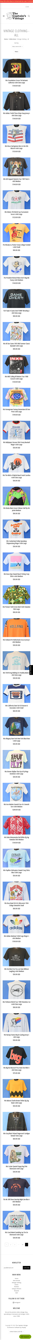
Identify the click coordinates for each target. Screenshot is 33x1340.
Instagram (17, 1302)
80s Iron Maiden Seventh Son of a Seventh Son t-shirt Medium (16, 805)
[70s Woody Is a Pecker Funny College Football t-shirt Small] (16, 232)
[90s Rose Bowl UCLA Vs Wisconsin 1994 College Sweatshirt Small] (16, 891)
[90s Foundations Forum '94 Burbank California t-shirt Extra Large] (16, 68)
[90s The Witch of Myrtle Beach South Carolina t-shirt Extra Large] (16, 463)
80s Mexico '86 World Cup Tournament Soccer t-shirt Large (16, 213)
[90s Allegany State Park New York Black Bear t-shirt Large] (16, 726)
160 (22, 1244)
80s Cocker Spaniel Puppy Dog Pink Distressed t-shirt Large (16, 1167)
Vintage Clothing (16, 1282)
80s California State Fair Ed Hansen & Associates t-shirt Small (16, 706)
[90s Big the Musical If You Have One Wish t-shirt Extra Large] (16, 1055)
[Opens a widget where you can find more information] (25, 1337)
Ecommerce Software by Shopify (16, 1327)
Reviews (16, 1286)
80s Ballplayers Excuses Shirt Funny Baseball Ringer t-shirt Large (16, 443)
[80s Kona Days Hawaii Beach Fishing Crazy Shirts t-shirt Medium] (16, 561)
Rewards (16, 1291)
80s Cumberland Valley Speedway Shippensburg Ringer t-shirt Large (16, 542)
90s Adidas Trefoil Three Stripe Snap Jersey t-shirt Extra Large (16, 114)
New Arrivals (16, 1280)
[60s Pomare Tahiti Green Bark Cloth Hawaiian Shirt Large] (16, 594)
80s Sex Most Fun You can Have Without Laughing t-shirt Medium (16, 970)
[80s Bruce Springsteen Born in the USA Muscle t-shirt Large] (16, 134)
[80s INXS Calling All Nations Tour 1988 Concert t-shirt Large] (16, 364)
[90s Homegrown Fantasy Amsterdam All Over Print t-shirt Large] (16, 397)
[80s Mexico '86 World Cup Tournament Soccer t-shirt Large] (16, 199)
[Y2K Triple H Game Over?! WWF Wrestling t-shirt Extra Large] (16, 298)
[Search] (28, 16)
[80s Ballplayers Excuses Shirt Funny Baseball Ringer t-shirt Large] (16, 430)
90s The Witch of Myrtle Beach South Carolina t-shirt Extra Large (16, 476)
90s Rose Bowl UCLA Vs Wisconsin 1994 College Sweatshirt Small (16, 904)
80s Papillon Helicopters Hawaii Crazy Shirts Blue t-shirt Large (16, 871)
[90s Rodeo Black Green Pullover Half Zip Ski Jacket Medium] (16, 496)
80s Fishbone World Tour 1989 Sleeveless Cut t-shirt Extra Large (16, 1003)
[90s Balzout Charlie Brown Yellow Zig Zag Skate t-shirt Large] (16, 1088)
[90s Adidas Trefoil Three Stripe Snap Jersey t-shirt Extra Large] (16, 101)
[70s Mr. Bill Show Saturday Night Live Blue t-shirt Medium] (16, 1187)
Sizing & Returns (16, 1289)
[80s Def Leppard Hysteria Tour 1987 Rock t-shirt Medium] (16, 166)
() (28, 7)
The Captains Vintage (22, 1325)
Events (16, 1284)
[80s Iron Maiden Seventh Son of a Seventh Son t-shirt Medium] (16, 792)
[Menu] (4, 16)
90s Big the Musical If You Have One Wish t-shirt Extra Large (16, 1069)
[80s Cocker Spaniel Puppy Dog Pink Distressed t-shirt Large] (16, 1154)
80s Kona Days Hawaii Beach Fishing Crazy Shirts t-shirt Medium (16, 575)
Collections (12, 39)
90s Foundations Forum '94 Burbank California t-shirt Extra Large (16, 81)
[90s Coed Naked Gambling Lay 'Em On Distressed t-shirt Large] (16, 1220)
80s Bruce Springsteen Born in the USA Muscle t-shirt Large (16, 147)
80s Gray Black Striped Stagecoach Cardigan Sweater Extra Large (16, 1134)
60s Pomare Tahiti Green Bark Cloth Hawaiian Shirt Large (16, 608)
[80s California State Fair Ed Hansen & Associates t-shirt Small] (16, 693)
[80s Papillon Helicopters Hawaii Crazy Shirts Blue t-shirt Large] (16, 858)
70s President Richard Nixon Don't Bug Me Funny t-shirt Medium (16, 279)
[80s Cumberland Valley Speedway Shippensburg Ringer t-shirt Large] (16, 529)
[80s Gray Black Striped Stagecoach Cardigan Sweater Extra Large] (16, 1121)
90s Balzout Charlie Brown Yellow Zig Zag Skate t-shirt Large (16, 1101)
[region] (16, 1)
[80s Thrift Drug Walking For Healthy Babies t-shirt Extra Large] (16, 660)
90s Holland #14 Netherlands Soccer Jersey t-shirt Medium (16, 641)
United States (16, 1331)
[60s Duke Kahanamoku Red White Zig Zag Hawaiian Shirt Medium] (16, 825)
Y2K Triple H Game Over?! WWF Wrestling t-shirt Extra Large (16, 311)
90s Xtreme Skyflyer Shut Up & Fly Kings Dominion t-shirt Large (16, 772)
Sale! (16, 1293)
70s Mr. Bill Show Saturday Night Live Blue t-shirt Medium (16, 1200)
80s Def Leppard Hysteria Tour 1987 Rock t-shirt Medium (16, 180)
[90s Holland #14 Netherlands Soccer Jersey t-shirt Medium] (16, 627)
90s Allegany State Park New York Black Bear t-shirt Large (16, 739)
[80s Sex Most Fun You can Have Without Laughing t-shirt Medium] (16, 956)
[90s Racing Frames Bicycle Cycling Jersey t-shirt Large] (16, 1022)
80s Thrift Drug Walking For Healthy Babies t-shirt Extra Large (16, 674)
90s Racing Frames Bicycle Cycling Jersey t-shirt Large (16, 1036)
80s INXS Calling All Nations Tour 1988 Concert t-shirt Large (16, 377)
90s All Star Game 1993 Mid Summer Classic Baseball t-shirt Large (16, 344)
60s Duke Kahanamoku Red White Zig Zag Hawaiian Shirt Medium (16, 838)
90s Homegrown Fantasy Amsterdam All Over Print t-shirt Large (16, 410)
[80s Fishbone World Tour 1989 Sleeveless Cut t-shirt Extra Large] (16, 989)
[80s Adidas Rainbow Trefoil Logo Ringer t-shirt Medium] (16, 923)
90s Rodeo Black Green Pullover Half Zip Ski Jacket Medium (16, 509)
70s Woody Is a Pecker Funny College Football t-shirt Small (16, 246)
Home (6, 39)
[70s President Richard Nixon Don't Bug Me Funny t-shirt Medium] (16, 265)
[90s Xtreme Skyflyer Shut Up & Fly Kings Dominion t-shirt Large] (16, 759)
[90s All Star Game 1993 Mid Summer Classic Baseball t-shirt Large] (16, 331)
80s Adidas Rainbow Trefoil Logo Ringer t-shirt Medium (16, 937)
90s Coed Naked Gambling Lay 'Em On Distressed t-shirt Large (16, 1233)
